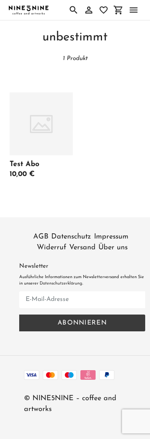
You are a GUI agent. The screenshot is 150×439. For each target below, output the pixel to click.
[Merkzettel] (103, 10)
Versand (82, 247)
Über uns (113, 247)
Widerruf (51, 247)
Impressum (111, 237)
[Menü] (133, 10)
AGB (40, 237)
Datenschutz (71, 237)
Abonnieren (82, 323)
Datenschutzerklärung (61, 283)
